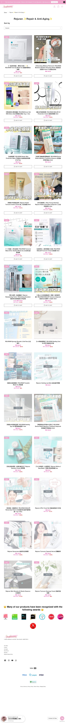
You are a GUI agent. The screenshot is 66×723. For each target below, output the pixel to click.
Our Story (6, 645)
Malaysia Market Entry (8, 654)
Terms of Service (23, 686)
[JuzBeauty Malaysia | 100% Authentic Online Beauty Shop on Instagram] (9, 661)
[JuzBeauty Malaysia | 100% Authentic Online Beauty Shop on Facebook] (5, 661)
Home (5, 12)
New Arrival (6, 650)
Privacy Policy (30, 686)
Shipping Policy (43, 686)
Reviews (5, 652)
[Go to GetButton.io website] (62, 721)
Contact (5, 647)
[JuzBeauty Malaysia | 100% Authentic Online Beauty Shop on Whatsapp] (16, 661)
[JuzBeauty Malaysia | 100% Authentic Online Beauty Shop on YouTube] (12, 661)
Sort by (7, 23)
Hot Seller (6, 649)
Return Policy (36, 686)
